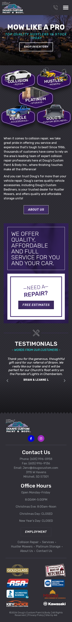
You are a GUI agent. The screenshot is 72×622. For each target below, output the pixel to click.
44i (55, 615)
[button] (65, 7)
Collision (18, 81)
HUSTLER (53, 81)
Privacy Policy (36, 615)
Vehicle (18, 118)
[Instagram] (40, 438)
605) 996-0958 (41, 459)
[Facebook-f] (31, 438)
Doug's (53, 118)
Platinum (35, 99)
